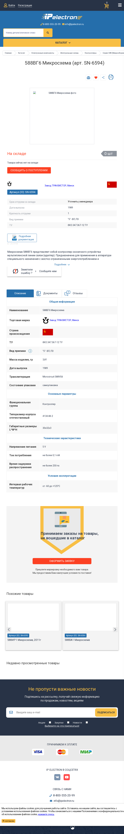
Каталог (61, 42)
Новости (77, 722)
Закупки (59, 722)
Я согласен (8, 821)
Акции (41, 722)
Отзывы (78, 293)
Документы (50, 293)
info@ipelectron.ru (74, 24)
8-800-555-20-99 (52, 24)
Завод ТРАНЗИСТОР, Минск (59, 185)
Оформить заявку (62, 561)
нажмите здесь (46, 814)
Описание (20, 293)
